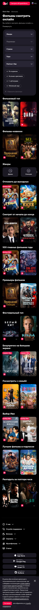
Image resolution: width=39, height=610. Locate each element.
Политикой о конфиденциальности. (16, 599)
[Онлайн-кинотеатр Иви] (6, 3)
